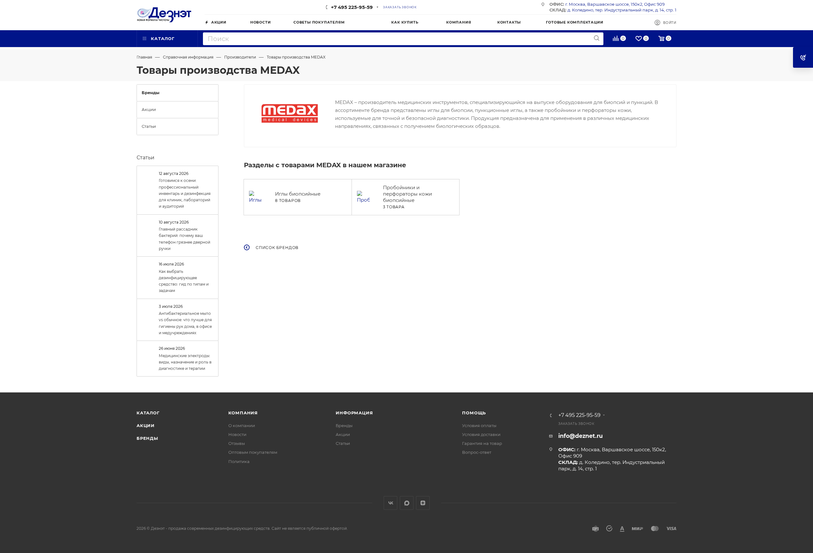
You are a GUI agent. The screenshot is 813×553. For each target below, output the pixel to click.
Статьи (145, 158)
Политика (239, 461)
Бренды (147, 438)
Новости (237, 434)
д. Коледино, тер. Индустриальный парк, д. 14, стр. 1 (622, 9)
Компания (243, 412)
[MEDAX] (289, 113)
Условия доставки (481, 434)
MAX (406, 503)
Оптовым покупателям (252, 452)
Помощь (474, 412)
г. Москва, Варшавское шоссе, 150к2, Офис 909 (615, 4)
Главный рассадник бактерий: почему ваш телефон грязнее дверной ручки (184, 239)
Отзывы (236, 443)
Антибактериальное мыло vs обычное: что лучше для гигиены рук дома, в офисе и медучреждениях (185, 323)
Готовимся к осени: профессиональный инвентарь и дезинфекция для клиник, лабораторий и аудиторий (185, 193)
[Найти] (596, 38)
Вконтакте (390, 503)
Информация (354, 412)
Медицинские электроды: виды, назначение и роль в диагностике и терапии (185, 362)
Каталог (148, 412)
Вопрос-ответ (476, 452)
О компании (241, 425)
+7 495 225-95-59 (352, 7)
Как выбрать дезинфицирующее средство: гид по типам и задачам (184, 281)
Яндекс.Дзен (423, 503)
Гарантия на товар (482, 443)
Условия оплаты (479, 425)
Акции (146, 425)
